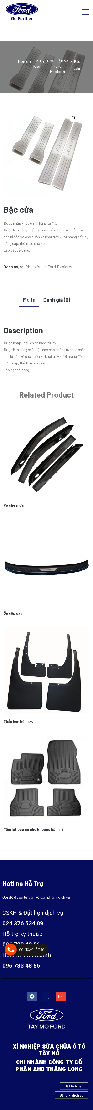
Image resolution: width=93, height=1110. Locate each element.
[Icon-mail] (61, 996)
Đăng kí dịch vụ (71, 1095)
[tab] (29, 300)
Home (23, 61)
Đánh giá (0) (56, 300)
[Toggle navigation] (85, 11)
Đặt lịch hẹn (73, 1086)
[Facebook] (32, 996)
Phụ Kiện (37, 63)
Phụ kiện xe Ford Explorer (57, 66)
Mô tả (29, 299)
